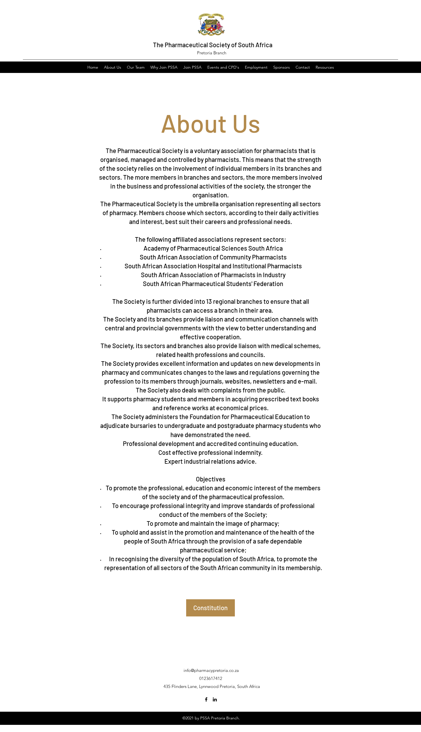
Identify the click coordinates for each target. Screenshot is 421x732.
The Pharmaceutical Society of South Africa (212, 44)
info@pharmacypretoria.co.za (211, 670)
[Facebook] (206, 699)
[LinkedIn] (215, 699)
